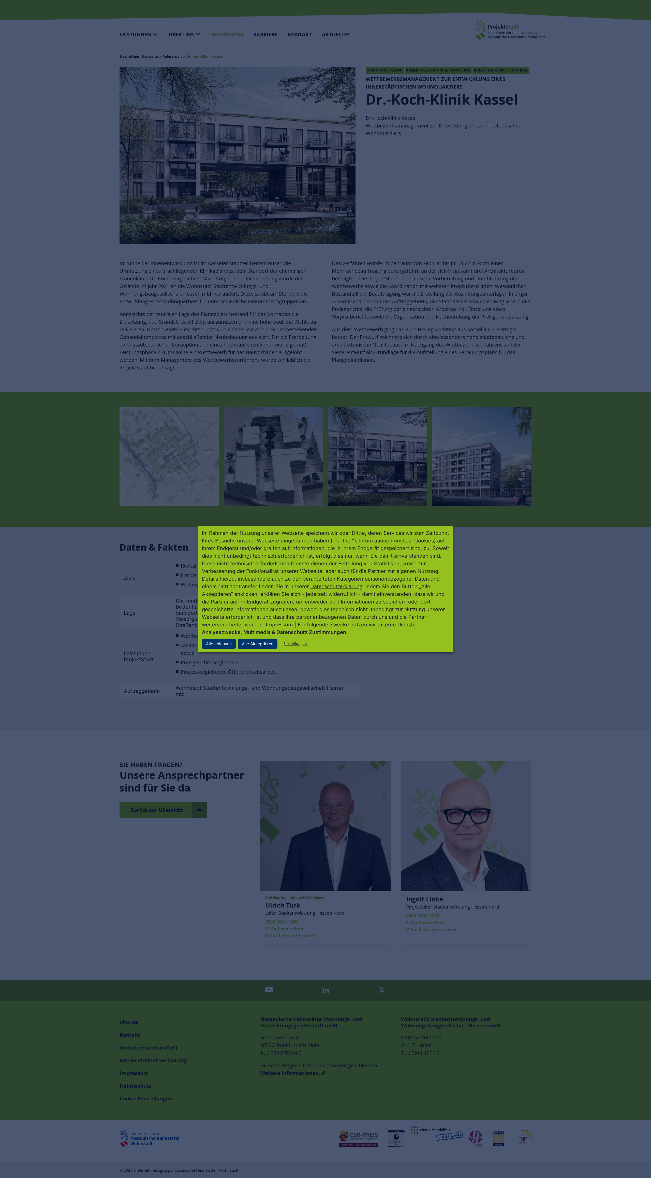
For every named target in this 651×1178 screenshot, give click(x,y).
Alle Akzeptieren (257, 643)
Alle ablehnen (219, 643)
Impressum (279, 624)
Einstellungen (295, 643)
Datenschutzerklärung (336, 586)
